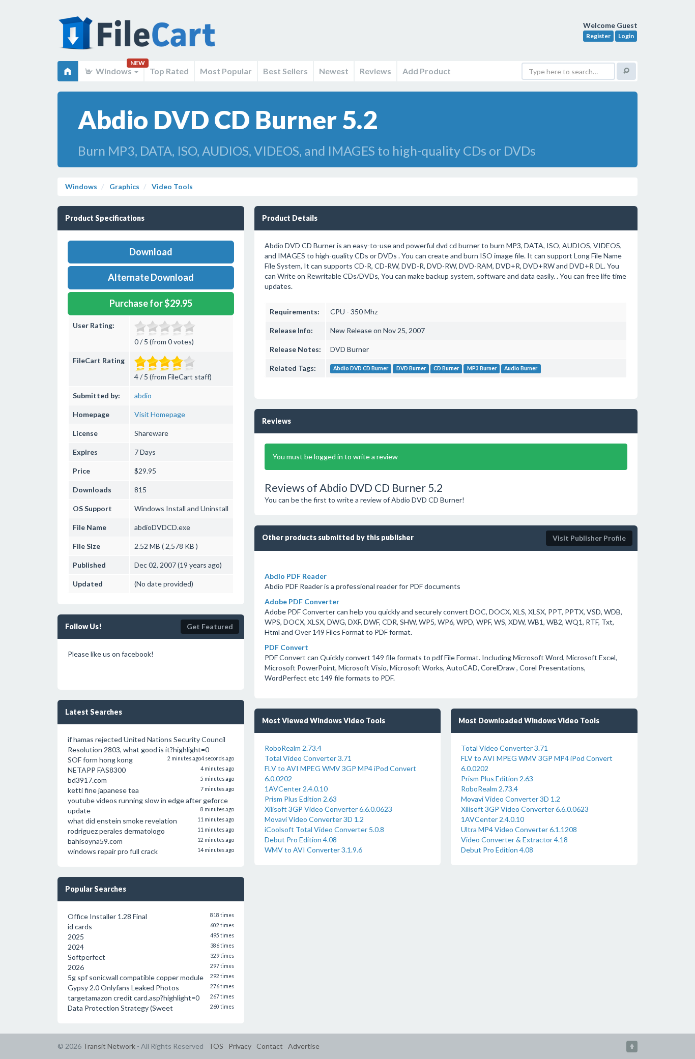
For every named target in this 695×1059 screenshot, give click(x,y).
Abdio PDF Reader (296, 576)
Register (598, 36)
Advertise (304, 1046)
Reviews (375, 71)
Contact (269, 1046)
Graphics (123, 186)
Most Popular (226, 71)
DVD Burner (411, 369)
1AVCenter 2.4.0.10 (296, 788)
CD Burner (446, 369)
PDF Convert (286, 647)
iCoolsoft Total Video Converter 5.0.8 (324, 829)
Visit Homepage (159, 414)
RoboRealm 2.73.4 (293, 748)
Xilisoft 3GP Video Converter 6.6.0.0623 (328, 809)
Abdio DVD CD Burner (360, 369)
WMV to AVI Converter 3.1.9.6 (313, 849)
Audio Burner (520, 369)
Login (626, 36)
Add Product (426, 71)
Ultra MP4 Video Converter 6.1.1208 (519, 829)
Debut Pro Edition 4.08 (301, 839)
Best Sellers (285, 71)
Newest (334, 71)
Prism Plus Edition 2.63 (301, 799)
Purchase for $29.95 (150, 303)
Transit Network (109, 1046)
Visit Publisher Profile (589, 538)
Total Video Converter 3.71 (308, 758)
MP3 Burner (482, 369)
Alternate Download (151, 277)
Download (150, 251)
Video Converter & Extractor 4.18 (514, 839)
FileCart (138, 38)
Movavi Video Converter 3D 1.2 (314, 819)
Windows (113, 71)
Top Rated (169, 71)
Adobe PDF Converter (302, 601)
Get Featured (210, 626)
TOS (216, 1046)
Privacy (239, 1046)
